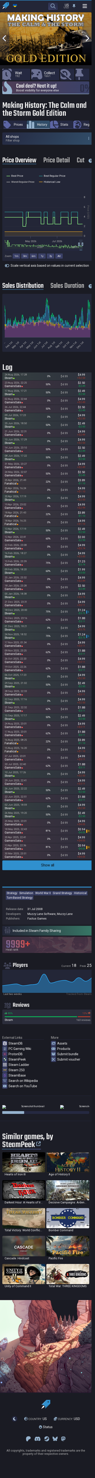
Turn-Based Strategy (20, 897)
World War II (43, 893)
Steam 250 (17, 1070)
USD (69, 1419)
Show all (47, 865)
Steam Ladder (19, 1065)
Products (63, 1049)
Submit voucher (68, 1059)
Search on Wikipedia (23, 1081)
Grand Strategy (62, 893)
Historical (80, 893)
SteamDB (16, 1043)
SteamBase (17, 1075)
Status (47, 1427)
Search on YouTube (23, 1086)
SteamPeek (17, 1059)
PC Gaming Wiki (20, 1049)
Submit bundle (67, 1054)
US (37, 1419)
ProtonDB (16, 1054)
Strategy (12, 893)
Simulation (26, 893)
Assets (62, 1043)
